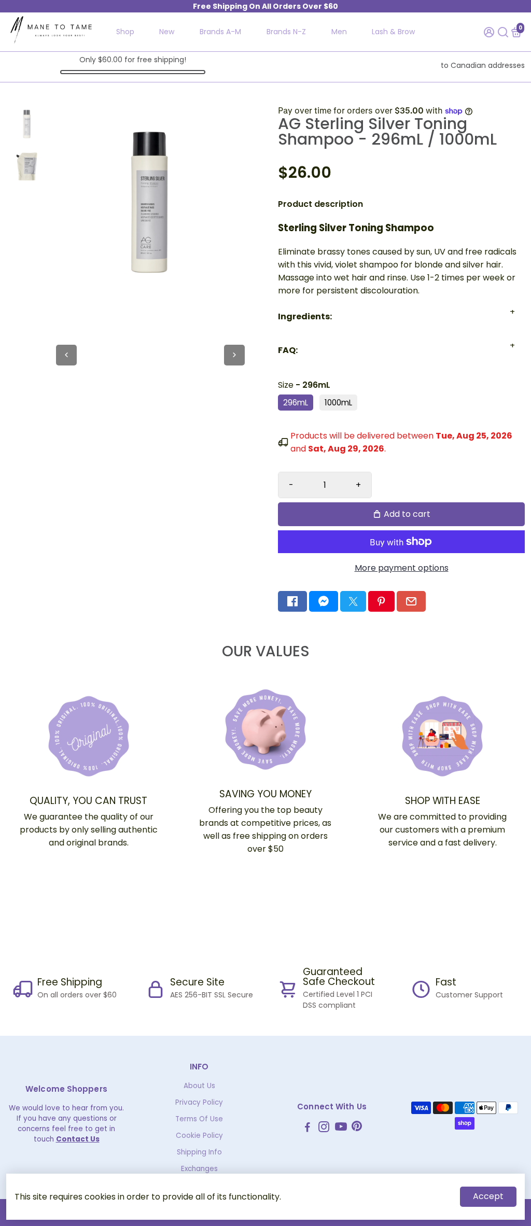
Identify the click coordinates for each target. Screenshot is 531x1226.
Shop (125, 31)
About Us (199, 1086)
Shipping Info (199, 1152)
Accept (488, 1196)
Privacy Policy (199, 1102)
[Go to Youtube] (340, 1128)
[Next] (234, 355)
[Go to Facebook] (292, 601)
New (166, 31)
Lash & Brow (393, 31)
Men (339, 31)
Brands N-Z (286, 31)
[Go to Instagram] (323, 1128)
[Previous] (66, 355)
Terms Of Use (199, 1119)
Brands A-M (220, 31)
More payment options (402, 568)
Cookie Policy (199, 1135)
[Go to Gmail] (411, 601)
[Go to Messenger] (323, 601)
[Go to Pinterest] (381, 601)
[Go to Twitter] (353, 601)
